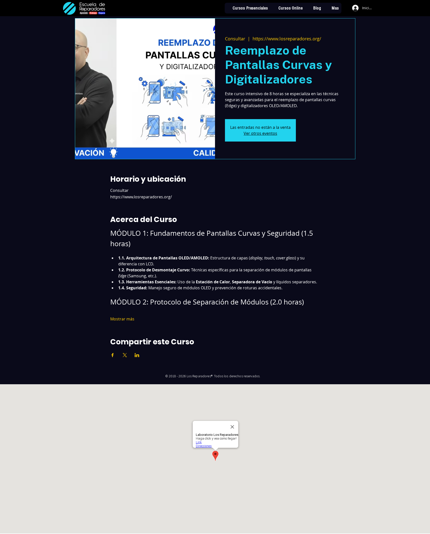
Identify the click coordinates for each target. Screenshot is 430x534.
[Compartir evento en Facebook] (112, 355)
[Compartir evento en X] (124, 355)
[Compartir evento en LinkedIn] (137, 355)
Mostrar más (122, 319)
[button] (332, 8)
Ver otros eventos (260, 133)
